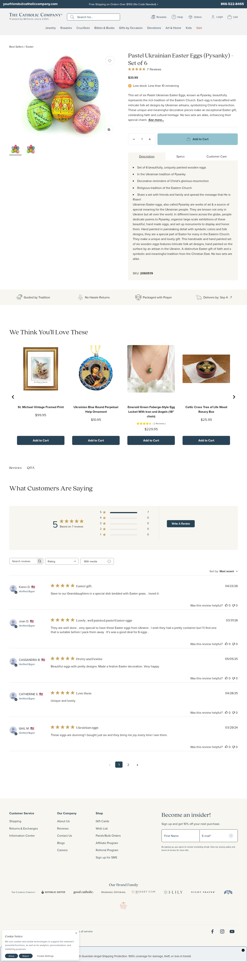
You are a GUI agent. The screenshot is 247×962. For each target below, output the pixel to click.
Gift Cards (102, 821)
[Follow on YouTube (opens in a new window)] (232, 931)
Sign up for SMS (106, 857)
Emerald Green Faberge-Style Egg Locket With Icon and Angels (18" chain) (151, 412)
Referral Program (107, 850)
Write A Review (181, 524)
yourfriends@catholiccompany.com (30, 3)
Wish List (102, 828)
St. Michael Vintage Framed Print (41, 407)
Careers (62, 850)
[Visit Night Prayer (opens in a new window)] (203, 892)
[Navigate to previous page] (109, 765)
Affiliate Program (107, 843)
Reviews (63, 828)
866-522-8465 (232, 3)
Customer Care (216, 156)
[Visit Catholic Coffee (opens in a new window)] (54, 892)
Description (147, 156)
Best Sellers (16, 47)
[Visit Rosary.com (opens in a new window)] (143, 892)
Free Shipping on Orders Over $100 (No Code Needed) (123, 4)
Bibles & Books (104, 28)
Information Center (22, 835)
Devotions (154, 28)
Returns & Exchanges (23, 828)
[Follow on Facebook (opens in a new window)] (212, 931)
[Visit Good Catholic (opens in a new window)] (83, 892)
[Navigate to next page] (137, 765)
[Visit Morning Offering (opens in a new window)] (113, 892)
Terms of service (83, 931)
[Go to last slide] (13, 397)
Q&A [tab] (31, 467)
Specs (180, 156)
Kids (189, 28)
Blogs (61, 843)
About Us (63, 821)
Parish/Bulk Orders (108, 835)
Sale (199, 28)
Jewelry (50, 28)
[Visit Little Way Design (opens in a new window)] (123, 905)
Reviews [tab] (15, 467)
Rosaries (66, 28)
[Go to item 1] (15, 149)
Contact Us (64, 835)
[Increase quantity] (149, 139)
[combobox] (62, 561)
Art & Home (173, 28)
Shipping (15, 821)
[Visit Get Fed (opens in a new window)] (228, 892)
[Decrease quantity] (134, 139)
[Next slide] (234, 397)
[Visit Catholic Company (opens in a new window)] (24, 892)
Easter (30, 47)
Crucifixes (83, 28)
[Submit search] (72, 17)
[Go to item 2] (31, 149)
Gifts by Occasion (131, 28)
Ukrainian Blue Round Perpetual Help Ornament (96, 409)
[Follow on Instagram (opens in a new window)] (222, 931)
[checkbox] (109, 60)
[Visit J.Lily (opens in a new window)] (173, 892)
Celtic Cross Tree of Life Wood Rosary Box (206, 409)
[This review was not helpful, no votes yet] (233, 605)
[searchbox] (22, 561)
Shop (99, 813)
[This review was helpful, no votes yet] (226, 605)
